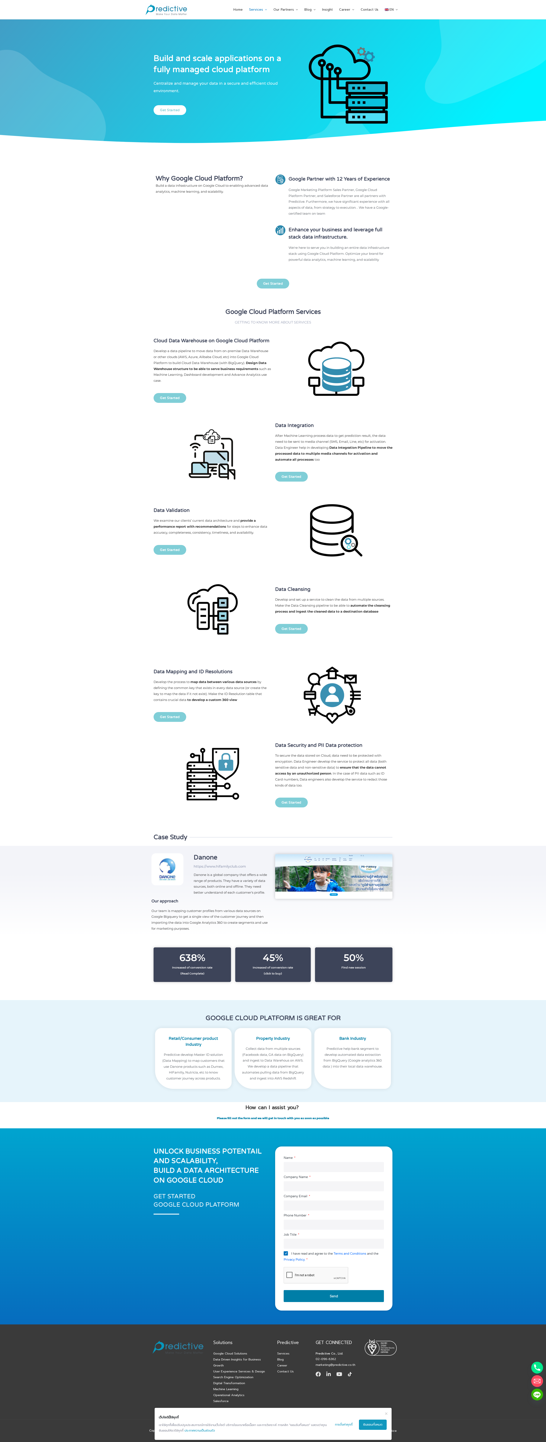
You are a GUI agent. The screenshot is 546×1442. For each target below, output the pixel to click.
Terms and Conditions (350, 1254)
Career (344, 9)
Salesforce (221, 1401)
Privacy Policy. (294, 1259)
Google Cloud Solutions (230, 1353)
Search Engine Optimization (233, 1377)
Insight (327, 9)
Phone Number (295, 1215)
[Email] (537, 1381)
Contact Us (369, 9)
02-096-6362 (326, 1359)
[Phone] (537, 1368)
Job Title (290, 1235)
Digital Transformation (229, 1383)
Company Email (296, 1196)
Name (288, 1158)
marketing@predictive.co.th (335, 1364)
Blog (308, 9)
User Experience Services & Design (239, 1371)
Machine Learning (225, 1389)
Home (238, 9)
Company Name (296, 1177)
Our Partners (283, 9)
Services (256, 9)
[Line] (537, 1394)
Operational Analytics (228, 1395)
